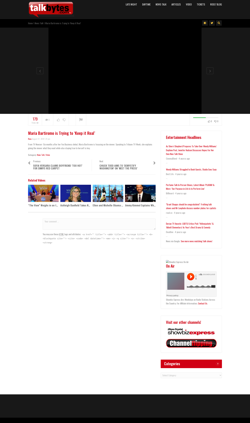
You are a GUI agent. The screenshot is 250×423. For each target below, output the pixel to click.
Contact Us (202, 303)
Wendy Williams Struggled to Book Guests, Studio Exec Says (191, 169)
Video (189, 4)
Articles (176, 4)
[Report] (81, 120)
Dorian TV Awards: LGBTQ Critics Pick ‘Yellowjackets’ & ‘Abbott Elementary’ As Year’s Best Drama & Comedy (190, 225)
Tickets (201, 4)
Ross (30, 139)
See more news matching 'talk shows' (197, 241)
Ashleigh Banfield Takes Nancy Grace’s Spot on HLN (88, 205)
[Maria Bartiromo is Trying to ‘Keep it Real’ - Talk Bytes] (51, 9)
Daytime (146, 4)
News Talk (161, 4)
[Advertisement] (125, 405)
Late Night (131, 4)
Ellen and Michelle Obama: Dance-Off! (113, 205)
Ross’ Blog (216, 4)
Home (30, 23)
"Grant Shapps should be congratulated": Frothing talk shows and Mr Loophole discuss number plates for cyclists (191, 206)
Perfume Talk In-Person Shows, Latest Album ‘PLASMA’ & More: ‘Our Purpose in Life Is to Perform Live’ (190, 186)
